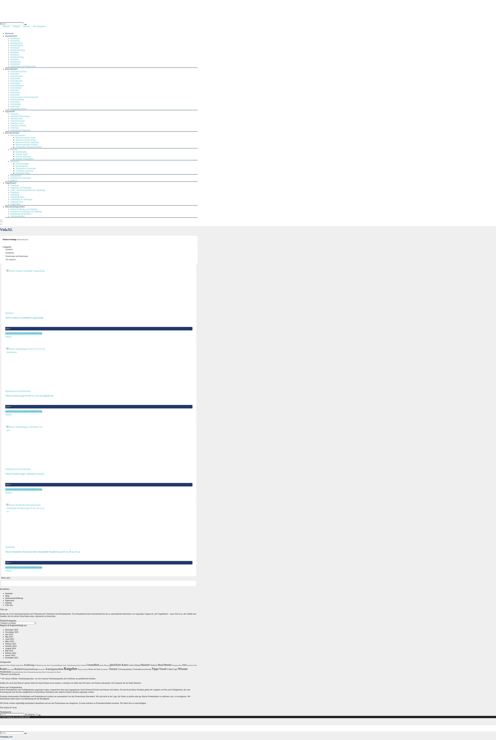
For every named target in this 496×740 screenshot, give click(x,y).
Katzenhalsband (16, 85)
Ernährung (29, 665)
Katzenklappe (16, 88)
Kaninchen (14, 161)
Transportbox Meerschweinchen (29, 147)
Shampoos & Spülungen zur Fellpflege (26, 211)
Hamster (13, 149)
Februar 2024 (10, 653)
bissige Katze (20, 665)
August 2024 (10, 648)
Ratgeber (16, 26)
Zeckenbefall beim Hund (19, 672)
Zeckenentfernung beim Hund (36, 672)
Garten (65, 665)
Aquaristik (10, 111)
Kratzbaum (14, 106)
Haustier (145, 664)
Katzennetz (15, 95)
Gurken (131, 665)
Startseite (9, 33)
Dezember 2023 (11, 658)
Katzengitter (15, 83)
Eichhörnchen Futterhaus (20, 178)
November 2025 (11, 632)
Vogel (175, 669)
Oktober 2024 (11, 646)
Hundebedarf (11, 36)
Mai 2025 (9, 637)
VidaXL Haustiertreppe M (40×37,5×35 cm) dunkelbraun (29, 396)
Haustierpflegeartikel (15, 207)
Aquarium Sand (16, 123)
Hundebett (14, 52)
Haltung (137, 665)
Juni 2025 (9, 634)
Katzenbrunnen (16, 76)
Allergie (12, 665)
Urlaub (170, 669)
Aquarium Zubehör (18, 125)
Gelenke (83, 665)
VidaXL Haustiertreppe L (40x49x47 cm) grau (24, 474)
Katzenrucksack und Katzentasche (24, 97)
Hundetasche (15, 62)
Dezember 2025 (11, 630)
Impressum (9, 600)
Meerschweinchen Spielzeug (27, 142)
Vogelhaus (14, 192)
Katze (3, 669)
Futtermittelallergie (56, 665)
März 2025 (9, 641)
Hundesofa (14, 55)
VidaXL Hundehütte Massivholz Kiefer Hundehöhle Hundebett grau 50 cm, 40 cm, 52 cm (42, 552)
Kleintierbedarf (12, 133)
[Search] (25, 24)
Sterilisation (104, 669)
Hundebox (14, 59)
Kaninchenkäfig (22, 164)
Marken (26, 26)
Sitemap (8, 603)
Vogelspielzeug (16, 202)
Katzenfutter (15, 78)
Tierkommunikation (125, 669)
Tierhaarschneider (17, 216)
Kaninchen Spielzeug (24, 171)
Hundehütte (15, 64)
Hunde (167, 664)
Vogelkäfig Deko (17, 197)
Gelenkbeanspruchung (74, 665)
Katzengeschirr (16, 81)
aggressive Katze (5, 665)
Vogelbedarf (10, 183)
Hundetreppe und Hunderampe (23, 66)
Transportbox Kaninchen (26, 168)
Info (184, 664)
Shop (7, 596)
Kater (195, 665)
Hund (160, 664)
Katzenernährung (30, 669)
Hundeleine (15, 41)
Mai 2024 (9, 651)
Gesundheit (93, 664)
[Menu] (1, 221)
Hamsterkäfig (21, 152)
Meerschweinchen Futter (26, 138)
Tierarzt (113, 669)
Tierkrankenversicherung (142, 669)
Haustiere (153, 665)
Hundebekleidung (17, 50)
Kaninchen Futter (23, 173)
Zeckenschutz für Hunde (53, 672)
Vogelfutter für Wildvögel (20, 188)
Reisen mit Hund (83, 669)
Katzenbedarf (11, 69)
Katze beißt (10, 669)
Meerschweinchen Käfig (26, 140)
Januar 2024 (10, 655)
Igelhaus (13, 180)
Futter (48, 665)
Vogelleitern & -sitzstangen (21, 199)
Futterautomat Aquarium (20, 130)
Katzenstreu (15, 102)
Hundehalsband (16, 45)
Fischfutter (14, 128)
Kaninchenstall (22, 166)
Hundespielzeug (17, 57)
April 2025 (9, 639)
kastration (190, 665)
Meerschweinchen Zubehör (27, 145)
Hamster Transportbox (25, 159)
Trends (163, 669)
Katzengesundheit (54, 669)
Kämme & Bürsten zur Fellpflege (23, 209)
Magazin (6, 26)
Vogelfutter (14, 185)
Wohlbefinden (5, 672)
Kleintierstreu (15, 176)
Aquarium (14, 114)
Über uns (9, 605)
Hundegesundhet (177, 665)
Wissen (183, 669)
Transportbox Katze (18, 109)
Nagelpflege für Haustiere (20, 214)
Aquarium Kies (16, 118)
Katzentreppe (15, 104)
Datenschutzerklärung (14, 598)
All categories (11, 260)
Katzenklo (14, 90)
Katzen (19, 669)
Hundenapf (15, 48)
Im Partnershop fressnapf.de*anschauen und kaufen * (23, 333)
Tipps (155, 669)
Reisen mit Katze (94, 669)
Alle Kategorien (39, 26)
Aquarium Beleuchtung (19, 116)
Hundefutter (15, 38)
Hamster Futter (22, 154)
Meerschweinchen (17, 135)
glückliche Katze (119, 664)
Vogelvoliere (15, 204)
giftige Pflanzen (104, 665)
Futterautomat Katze (18, 71)
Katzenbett (14, 74)
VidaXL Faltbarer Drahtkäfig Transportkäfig (24, 318)
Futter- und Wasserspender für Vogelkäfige (27, 190)
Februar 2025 (10, 644)
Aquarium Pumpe (17, 121)
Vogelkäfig (14, 195)
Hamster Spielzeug (23, 156)
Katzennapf (15, 92)
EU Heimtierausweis (40, 665)
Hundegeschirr (16, 43)
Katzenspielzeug (17, 99)
